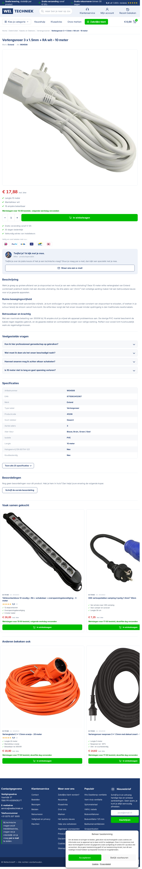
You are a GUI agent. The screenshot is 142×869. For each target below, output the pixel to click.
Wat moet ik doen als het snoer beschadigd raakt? (30, 352)
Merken (61, 814)
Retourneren (37, 814)
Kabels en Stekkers (27, 31)
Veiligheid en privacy (40, 819)
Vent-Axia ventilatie (93, 799)
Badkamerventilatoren (94, 824)
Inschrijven (124, 820)
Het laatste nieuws (66, 819)
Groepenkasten (91, 829)
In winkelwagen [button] (44, 627)
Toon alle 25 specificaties (17, 465)
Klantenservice (40, 788)
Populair (89, 788)
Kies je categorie (16, 21)
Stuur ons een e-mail (71, 268)
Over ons (62, 809)
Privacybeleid (105, 864)
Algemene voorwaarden (69, 829)
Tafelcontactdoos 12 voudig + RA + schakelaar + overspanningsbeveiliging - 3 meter (39, 599)
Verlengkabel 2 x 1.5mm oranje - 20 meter (22, 734)
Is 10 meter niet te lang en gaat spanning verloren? (30, 370)
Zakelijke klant (98, 21)
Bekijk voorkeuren (119, 857)
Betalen (34, 809)
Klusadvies (56, 21)
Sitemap (61, 848)
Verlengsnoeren (43, 31)
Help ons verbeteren (67, 824)
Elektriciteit (13, 31)
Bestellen (35, 799)
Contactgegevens (11, 788)
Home (4, 31)
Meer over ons (66, 788)
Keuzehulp (39, 21)
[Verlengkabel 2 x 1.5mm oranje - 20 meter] (42, 688)
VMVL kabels (90, 809)
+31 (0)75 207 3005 (10, 816)
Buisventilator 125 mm (94, 819)
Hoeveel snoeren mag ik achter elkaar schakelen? (30, 361)
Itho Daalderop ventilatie (95, 794)
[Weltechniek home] (17, 11)
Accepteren (85, 857)
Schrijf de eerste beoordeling (19, 490)
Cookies (95, 864)
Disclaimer (62, 838)
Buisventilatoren (91, 814)
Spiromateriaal (90, 804)
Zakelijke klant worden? (68, 794)
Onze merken (74, 21)
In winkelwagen (81, 217)
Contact (35, 794)
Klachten (35, 824)
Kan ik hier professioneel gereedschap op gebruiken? (31, 344)
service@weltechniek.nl (12, 808)
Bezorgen (35, 804)
